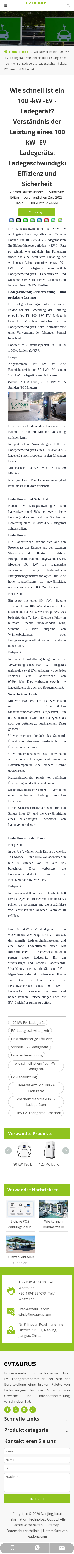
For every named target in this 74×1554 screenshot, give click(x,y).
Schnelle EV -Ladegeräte (29, 1047)
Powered (51, 203)
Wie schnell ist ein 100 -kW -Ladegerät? (36, 1066)
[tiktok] (32, 1409)
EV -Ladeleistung (24, 1077)
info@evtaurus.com (34, 1309)
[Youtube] (16, 1409)
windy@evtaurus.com (34, 1314)
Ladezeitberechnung (27, 1055)
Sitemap (53, 1525)
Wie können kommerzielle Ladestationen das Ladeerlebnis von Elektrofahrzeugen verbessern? (53, 1224)
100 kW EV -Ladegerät (28, 1022)
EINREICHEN (37, 1499)
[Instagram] (24, 1409)
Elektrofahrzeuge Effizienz (31, 1038)
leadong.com (37, 1536)
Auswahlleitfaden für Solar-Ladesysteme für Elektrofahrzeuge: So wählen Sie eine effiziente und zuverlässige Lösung (20, 1260)
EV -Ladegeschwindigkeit (30, 1030)
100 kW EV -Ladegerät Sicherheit (36, 1112)
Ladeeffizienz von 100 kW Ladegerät (36, 1088)
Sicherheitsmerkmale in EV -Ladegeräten (36, 1102)
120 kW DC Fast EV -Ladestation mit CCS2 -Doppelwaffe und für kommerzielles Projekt (50, 1164)
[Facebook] (7, 1409)
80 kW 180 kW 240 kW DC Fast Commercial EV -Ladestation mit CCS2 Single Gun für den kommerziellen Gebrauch (24, 1164)
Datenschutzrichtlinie (23, 1530)
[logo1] (20, 1363)
